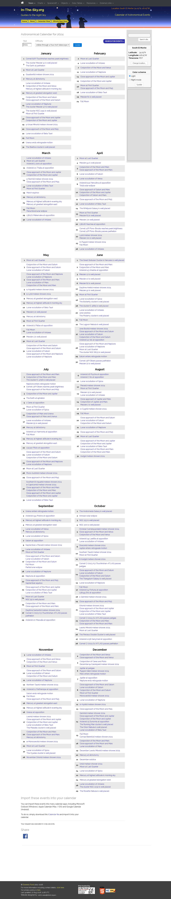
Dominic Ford (28, 885)
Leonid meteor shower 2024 (39, 716)
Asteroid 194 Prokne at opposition (40, 516)
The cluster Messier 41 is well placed (41, 63)
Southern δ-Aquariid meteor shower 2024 (44, 482)
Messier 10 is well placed (89, 279)
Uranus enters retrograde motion (40, 511)
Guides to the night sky (33, 15)
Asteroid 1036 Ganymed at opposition (95, 639)
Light (133, 76)
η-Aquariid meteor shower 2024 (40, 289)
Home (24, 21)
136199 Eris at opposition (90, 593)
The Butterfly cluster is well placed (94, 302)
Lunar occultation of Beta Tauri (39, 133)
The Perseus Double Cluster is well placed (97, 634)
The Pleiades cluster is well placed (41, 728)
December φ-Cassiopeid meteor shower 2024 (99, 664)
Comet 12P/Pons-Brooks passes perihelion (97, 231)
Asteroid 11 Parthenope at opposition (42, 689)
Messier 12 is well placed (89, 274)
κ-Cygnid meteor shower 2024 (93, 409)
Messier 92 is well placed (90, 290)
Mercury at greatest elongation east (42, 204)
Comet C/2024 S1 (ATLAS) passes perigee (97, 618)
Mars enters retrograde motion (93, 674)
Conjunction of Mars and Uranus (40, 414)
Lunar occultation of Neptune (38, 104)
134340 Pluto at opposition (38, 448)
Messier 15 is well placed (90, 392)
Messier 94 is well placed (90, 163)
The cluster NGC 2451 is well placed (41, 111)
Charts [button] (41, 3)
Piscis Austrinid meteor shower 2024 (41, 473)
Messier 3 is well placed (89, 220)
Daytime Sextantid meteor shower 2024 (43, 610)
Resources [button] (91, 3)
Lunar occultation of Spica (90, 299)
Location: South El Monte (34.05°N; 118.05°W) (130, 8)
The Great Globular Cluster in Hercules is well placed (101, 260)
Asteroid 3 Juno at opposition (39, 164)
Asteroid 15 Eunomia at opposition (94, 721)
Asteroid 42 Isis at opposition (91, 340)
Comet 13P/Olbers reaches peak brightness (45, 387)
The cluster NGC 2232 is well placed (95, 787)
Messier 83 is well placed (90, 215)
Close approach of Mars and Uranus (41, 416)
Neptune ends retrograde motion (94, 680)
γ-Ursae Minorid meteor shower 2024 (42, 124)
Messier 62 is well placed (90, 283)
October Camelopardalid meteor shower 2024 (99, 529)
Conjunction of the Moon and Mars (94, 167)
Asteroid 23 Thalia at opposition (40, 168)
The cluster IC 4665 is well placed (93, 306)
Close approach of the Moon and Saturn (43, 100)
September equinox (34, 583)
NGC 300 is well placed (89, 525)
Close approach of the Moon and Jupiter (43, 117)
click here (60, 887)
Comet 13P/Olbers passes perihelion (95, 361)
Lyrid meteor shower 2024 (90, 235)
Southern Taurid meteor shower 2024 (95, 552)
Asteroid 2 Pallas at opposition (39, 325)
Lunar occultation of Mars (37, 282)
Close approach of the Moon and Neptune (44, 274)
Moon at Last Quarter (35, 70)
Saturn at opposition (34, 540)
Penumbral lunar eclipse (37, 211)
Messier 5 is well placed (36, 312)
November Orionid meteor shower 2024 (44, 757)
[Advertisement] (139, 125)
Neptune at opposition (35, 576)
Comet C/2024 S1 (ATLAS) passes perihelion (98, 643)
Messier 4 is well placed (36, 337)
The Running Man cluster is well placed (96, 724)
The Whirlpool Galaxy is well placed (94, 208)
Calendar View (44, 21)
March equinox (33, 193)
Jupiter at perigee (87, 668)
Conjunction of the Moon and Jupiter (41, 120)
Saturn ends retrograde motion (40, 693)
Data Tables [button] (77, 3)
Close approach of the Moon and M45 (42, 129)
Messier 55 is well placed (36, 423)
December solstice (88, 759)
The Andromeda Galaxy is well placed (95, 511)
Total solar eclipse (87, 185)
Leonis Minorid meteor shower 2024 (94, 627)
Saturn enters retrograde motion (93, 356)
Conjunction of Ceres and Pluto (93, 661)
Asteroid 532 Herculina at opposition (95, 183)
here (38, 890)
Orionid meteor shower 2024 (91, 606)
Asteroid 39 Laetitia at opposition (93, 538)
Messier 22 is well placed (90, 363)
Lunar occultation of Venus (90, 178)
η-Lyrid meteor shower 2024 (38, 294)
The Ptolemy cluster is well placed (94, 316)
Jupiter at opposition (88, 678)
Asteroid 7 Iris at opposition (92, 377)
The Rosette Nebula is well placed (94, 791)
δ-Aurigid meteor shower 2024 (92, 559)
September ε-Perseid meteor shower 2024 (44, 545)
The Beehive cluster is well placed (40, 147)
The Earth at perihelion (35, 66)
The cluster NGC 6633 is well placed (95, 352)
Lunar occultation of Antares (38, 83)
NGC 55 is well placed (35, 599)
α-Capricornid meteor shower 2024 (41, 485)
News (32, 21)
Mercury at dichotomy (35, 79)
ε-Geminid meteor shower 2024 (92, 597)
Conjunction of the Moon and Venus (41, 86)
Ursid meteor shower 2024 (91, 764)
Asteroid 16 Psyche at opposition (94, 374)
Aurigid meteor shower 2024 (92, 456)
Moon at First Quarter (35, 113)
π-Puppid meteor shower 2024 (92, 242)
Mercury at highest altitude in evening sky (44, 201)
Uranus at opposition (35, 712)
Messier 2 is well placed (90, 405)
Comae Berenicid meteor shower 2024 (96, 737)
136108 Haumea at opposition (92, 224)
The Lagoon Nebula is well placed (94, 324)
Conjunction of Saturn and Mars (92, 195)
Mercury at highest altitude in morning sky (44, 89)
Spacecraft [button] (52, 3)
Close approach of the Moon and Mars (95, 170)
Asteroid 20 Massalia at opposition (40, 620)
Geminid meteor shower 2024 (92, 713)
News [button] (31, 3)
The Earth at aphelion (35, 398)
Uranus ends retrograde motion (39, 142)
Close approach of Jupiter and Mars (95, 399)
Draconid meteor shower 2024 (92, 545)
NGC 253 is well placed (89, 520)
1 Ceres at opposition (35, 403)
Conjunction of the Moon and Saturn (41, 97)
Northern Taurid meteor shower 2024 (42, 685)
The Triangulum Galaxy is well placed (95, 579)
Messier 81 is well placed (90, 97)
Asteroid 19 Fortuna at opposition (93, 590)
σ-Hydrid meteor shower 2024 (93, 704)
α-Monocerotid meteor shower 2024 (42, 741)
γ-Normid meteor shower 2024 (40, 179)
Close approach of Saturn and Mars (94, 189)
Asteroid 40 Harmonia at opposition (41, 432)
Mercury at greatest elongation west (41, 93)
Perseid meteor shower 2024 (92, 385)
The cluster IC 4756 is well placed (40, 380)
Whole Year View (60, 21)
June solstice (84, 313)
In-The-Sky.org (32, 10)
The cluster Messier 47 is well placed (41, 107)
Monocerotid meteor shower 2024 (94, 696)
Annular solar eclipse (88, 516)
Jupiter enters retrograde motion (93, 548)
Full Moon (30, 138)
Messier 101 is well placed (90, 238)
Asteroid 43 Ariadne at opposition (93, 270)
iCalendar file (54, 814)
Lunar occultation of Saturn (91, 174)
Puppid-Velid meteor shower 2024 (94, 671)
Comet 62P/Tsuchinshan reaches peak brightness (47, 59)
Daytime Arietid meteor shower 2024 (95, 287)
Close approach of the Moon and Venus (96, 532)
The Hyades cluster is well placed (41, 753)
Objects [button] (64, 3)
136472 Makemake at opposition (41, 215)
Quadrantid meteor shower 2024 (40, 74)
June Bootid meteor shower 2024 (93, 329)
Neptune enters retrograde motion (41, 384)
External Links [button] (106, 3)
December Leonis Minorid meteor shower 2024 (100, 750)
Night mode (136, 80)
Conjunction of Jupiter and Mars (93, 402)
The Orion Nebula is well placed (93, 727)
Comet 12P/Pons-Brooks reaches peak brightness (100, 228)
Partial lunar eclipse (34, 567)
